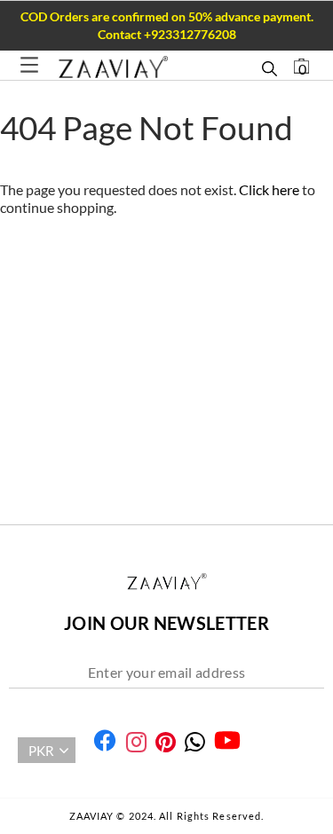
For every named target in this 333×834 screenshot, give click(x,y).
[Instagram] (136, 742)
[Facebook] (104, 740)
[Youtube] (227, 740)
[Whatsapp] (195, 742)
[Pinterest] (165, 742)
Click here (270, 189)
